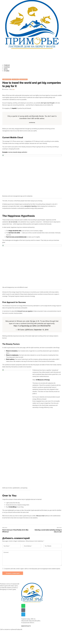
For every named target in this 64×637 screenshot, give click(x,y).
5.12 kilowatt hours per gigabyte (24, 311)
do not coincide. (13, 222)
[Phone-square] (23, 610)
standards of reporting (30, 206)
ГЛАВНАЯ (7, 65)
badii (13, 89)
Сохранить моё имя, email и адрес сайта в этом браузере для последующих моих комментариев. (32, 568)
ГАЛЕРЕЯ (7, 67)
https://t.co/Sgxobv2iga (22, 326)
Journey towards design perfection (17, 152)
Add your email (40, 516)
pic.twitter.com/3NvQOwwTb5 (40, 326)
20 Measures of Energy (43, 380)
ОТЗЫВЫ (6, 71)
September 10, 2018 (41, 329)
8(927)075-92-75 (26, 626)
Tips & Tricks (15, 79)
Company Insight (6, 79)
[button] (32, 63)
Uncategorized (23, 79)
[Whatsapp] (23, 606)
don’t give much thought (47, 103)
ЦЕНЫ (6, 69)
